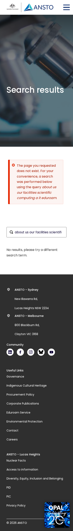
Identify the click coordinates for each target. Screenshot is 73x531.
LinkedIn (10, 352)
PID (8, 487)
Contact (12, 430)
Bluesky (41, 352)
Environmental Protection (24, 421)
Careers (12, 439)
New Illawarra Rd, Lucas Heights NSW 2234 (32, 299)
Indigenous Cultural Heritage (26, 385)
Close (66, 505)
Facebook (20, 352)
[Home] (29, 7)
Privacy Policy (16, 505)
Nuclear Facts (16, 460)
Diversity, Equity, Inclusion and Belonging (34, 478)
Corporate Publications (22, 403)
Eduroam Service (18, 412)
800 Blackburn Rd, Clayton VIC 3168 (29, 325)
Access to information (22, 469)
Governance (15, 376)
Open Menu (66, 7)
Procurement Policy (20, 394)
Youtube (51, 352)
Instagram (30, 352)
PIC (8, 496)
